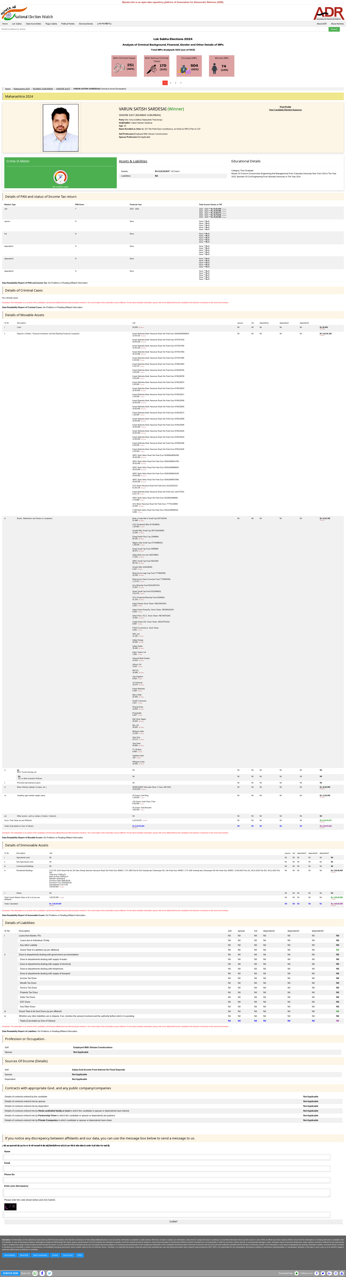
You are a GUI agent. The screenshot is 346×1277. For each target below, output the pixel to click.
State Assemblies (33, 24)
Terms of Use (68, 1255)
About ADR (322, 24)
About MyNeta (337, 24)
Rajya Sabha (51, 24)
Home (5, 24)
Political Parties (68, 24)
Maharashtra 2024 (22, 89)
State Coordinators (40, 1255)
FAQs (80, 1255)
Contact (55, 1255)
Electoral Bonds (86, 24)
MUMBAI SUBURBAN (43, 89)
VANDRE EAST (63, 89)
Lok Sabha (16, 24)
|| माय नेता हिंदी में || (104, 24)
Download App (286, 1273)
